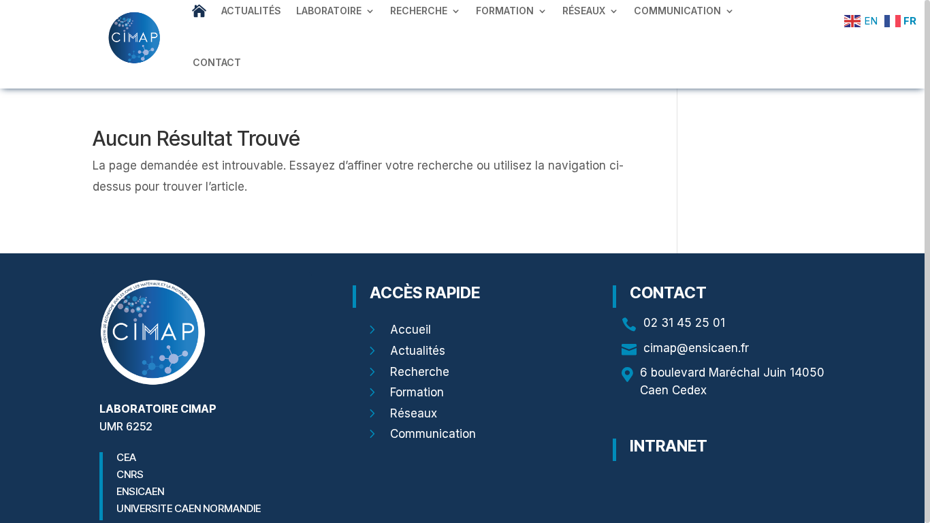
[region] (465, 261)
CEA (126, 457)
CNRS (130, 474)
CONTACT (217, 62)
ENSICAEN (140, 491)
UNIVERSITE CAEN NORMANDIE (188, 508)
